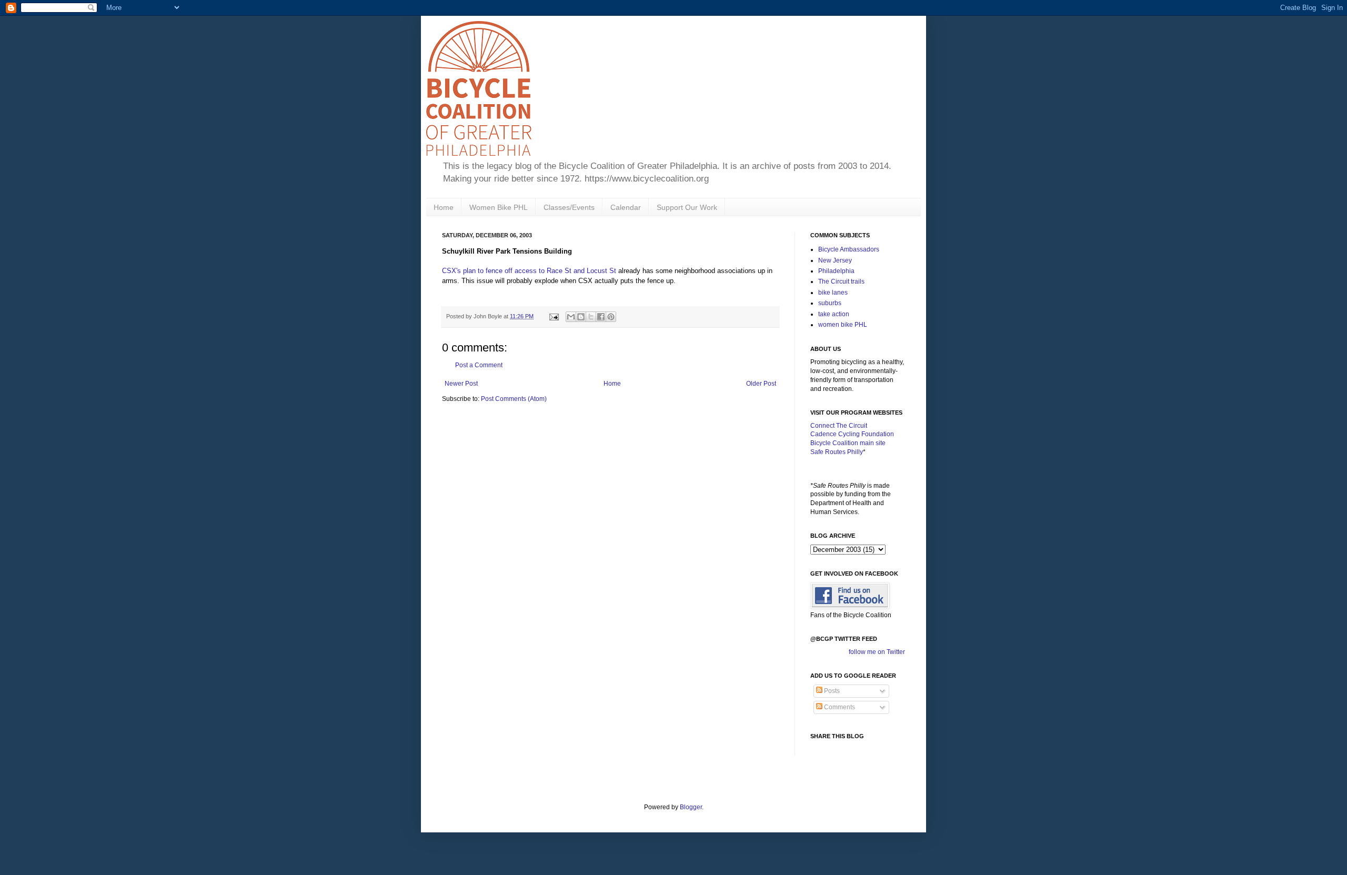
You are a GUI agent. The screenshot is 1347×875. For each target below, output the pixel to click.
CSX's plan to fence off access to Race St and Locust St (529, 271)
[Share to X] (591, 316)
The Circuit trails (841, 281)
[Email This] (571, 316)
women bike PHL (842, 324)
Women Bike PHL (498, 207)
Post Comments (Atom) (514, 399)
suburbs (829, 303)
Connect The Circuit (838, 425)
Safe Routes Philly (836, 452)
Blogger (691, 807)
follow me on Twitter (877, 652)
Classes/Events (569, 207)
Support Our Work (687, 207)
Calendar (625, 207)
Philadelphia (836, 271)
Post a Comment (478, 365)
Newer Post (461, 383)
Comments (838, 707)
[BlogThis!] (581, 316)
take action (833, 314)
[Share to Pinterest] (611, 316)
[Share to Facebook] (601, 316)
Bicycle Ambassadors (848, 249)
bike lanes (833, 292)
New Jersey (835, 260)
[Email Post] (553, 316)
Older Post (761, 383)
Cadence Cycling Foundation (852, 434)
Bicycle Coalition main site (848, 443)
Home (444, 207)
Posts (831, 691)
